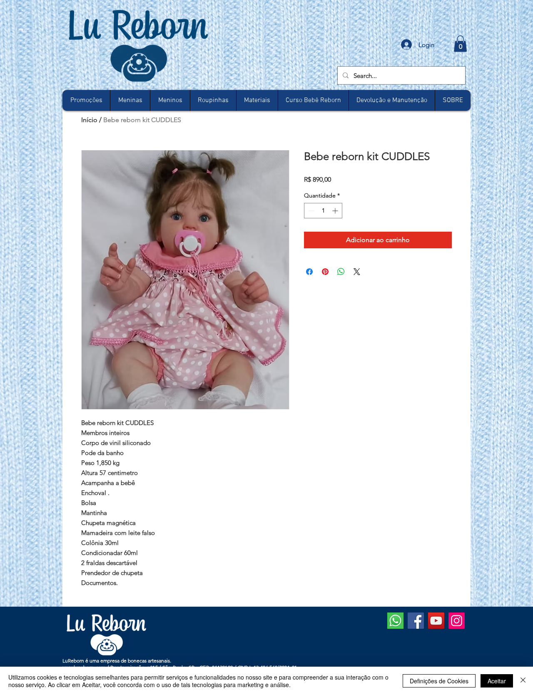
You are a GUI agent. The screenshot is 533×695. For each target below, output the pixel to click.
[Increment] (336, 210)
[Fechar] (523, 680)
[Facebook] (416, 620)
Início (89, 120)
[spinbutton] (323, 210)
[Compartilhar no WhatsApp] (341, 272)
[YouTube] (436, 620)
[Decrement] (310, 210)
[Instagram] (456, 620)
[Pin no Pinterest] (325, 272)
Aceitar (497, 681)
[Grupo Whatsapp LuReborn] (395, 620)
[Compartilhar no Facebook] (309, 272)
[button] (460, 43)
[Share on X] (357, 272)
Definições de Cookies (439, 681)
